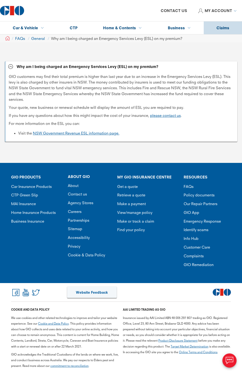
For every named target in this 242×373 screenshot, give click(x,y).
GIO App (191, 212)
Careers (75, 211)
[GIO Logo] (12, 10)
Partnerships (78, 220)
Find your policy (131, 229)
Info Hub (191, 238)
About (73, 185)
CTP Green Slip (24, 195)
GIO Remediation (199, 264)
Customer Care (197, 247)
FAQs (189, 186)
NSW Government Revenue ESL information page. (76, 133)
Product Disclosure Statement (178, 340)
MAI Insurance (23, 203)
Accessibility (79, 237)
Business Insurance (27, 221)
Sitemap (75, 228)
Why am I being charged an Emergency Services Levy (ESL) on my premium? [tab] (87, 66)
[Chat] (229, 360)
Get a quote (127, 186)
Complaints (194, 256)
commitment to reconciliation (69, 366)
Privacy (74, 246)
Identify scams (196, 229)
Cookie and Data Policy (53, 323)
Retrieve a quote (131, 195)
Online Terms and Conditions (198, 352)
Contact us (77, 194)
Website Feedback (92, 292)
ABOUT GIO (79, 176)
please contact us (165, 115)
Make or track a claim (135, 221)
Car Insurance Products (31, 186)
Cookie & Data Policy (86, 255)
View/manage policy (134, 212)
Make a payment (131, 203)
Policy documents (199, 195)
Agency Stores (80, 202)
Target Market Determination (189, 346)
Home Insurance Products (33, 212)
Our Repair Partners (200, 203)
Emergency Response (202, 221)
